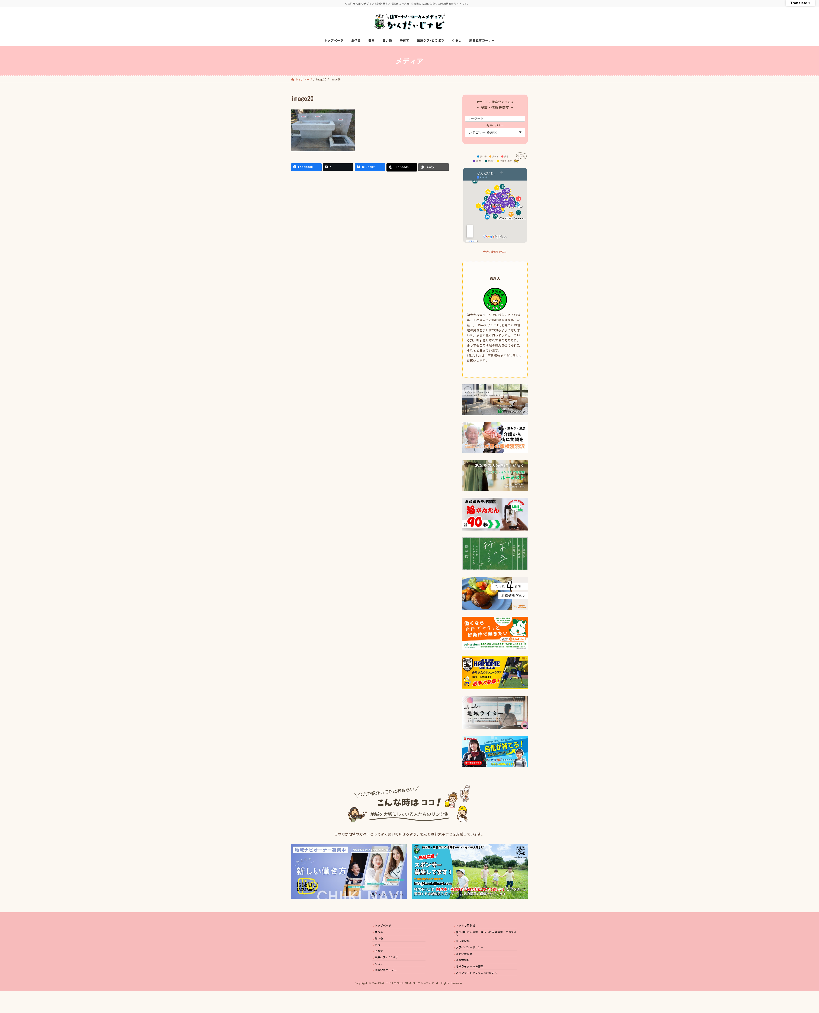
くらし (379, 963)
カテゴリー (495, 126)
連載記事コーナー (386, 970)
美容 (377, 944)
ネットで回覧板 (465, 925)
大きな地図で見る (495, 252)
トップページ (383, 925)
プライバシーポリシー (470, 947)
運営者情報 (463, 960)
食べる (379, 932)
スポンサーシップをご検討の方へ (476, 972)
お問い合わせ (464, 953)
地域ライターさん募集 (470, 966)
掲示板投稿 (463, 941)
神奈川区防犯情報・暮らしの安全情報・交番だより (486, 933)
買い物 (379, 938)
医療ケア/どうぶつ (386, 957)
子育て (379, 951)
